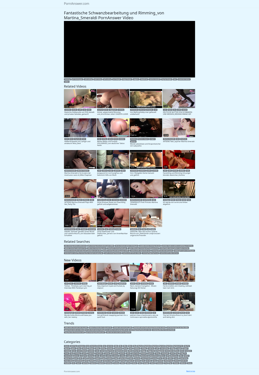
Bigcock (67, 348)
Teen (139, 363)
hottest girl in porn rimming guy (184, 250)
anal (165, 171)
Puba (164, 358)
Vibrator (176, 363)
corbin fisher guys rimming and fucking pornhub (143, 248)
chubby (118, 229)
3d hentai (144, 283)
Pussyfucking (79, 361)
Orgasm (97, 358)
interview (77, 283)
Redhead (98, 361)
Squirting (85, 363)
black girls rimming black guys (117, 248)
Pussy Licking (69, 361)
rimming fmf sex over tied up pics (162, 250)
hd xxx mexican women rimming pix (127, 246)
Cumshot (91, 351)
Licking (122, 356)
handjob (185, 283)
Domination (169, 351)
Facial (66, 353)
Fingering (91, 353)
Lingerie (129, 356)
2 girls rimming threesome (113, 253)
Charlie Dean (102, 313)
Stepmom (93, 363)
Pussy (176, 358)
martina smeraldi (154, 79)
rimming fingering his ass (150, 253)
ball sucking (107, 79)
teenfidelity (146, 200)
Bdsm (130, 346)
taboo (123, 171)
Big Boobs (147, 346)
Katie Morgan (102, 283)
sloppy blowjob (126, 79)
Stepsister (101, 363)
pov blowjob (116, 79)
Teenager (146, 363)
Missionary (174, 356)
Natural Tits (68, 358)
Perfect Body (123, 358)
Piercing (137, 358)
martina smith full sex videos (132, 253)
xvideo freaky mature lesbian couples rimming (174, 248)
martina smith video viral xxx (169, 253)
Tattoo (128, 363)
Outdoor (109, 358)
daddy (153, 229)
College (172, 348)
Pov (160, 358)
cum (165, 110)
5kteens (86, 200)
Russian (137, 361)
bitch (89, 110)
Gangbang (114, 353)
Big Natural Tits (178, 346)
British (103, 348)
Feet (71, 353)
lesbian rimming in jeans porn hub (75, 248)
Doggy (144, 351)
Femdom (77, 353)
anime (133, 283)
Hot (177, 353)
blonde (74, 110)
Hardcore (150, 353)
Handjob (143, 353)
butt (106, 110)
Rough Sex (130, 361)
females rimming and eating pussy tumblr (116, 250)
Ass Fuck (110, 346)
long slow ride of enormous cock (74, 332)
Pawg (115, 358)
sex (106, 229)
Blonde (85, 348)
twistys (84, 283)
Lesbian (108, 356)
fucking (111, 229)
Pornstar (154, 358)
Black (79, 348)
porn (132, 313)
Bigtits (73, 348)
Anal (87, 346)
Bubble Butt (118, 348)
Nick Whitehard (70, 229)
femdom (133, 139)
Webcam (183, 363)
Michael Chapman (83, 171)
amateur (121, 139)
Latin (96, 356)
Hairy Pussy (135, 353)
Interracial (68, 356)
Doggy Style (151, 351)
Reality (92, 361)
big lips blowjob (167, 79)
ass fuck (100, 110)
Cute (97, 351)
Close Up (151, 348)
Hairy (128, 353)
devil (66, 139)
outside (155, 171)
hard (184, 200)
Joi (81, 356)
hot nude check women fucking (94, 330)
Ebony (177, 351)
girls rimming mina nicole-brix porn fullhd (101, 246)
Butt (130, 348)
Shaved (160, 361)
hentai (151, 283)
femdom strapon (143, 139)
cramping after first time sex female (163, 330)
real (84, 110)
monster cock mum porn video (123, 327)
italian (67, 82)
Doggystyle (160, 351)
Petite (131, 358)
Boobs (97, 348)
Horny (172, 353)
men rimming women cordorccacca (75, 246)
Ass (104, 346)
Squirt (78, 363)
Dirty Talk (137, 351)
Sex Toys (148, 361)
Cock (157, 348)
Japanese (76, 356)
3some (67, 346)
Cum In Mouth (81, 351)
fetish (173, 200)
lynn (71, 283)
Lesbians (115, 356)
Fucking (107, 353)
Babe (116, 346)
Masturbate (144, 356)
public (149, 171)
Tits (166, 363)
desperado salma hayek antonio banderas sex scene (149, 327)
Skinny (177, 361)
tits (175, 110)
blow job (142, 110)
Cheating (137, 348)
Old (80, 358)
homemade (134, 110)
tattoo (110, 139)
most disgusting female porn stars (140, 330)
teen (175, 79)
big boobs (78, 139)
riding (104, 139)
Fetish (84, 353)
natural (184, 110)
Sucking (116, 363)
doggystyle (112, 110)
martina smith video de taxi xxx (140, 250)
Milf (167, 356)
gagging (136, 79)
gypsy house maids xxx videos (74, 330)
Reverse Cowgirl (108, 361)
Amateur (81, 346)
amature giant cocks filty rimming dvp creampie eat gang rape (84, 253)
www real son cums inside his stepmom (118, 332)
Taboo (122, 363)
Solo (73, 363)
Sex (143, 361)
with (66, 283)
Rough (123, 361)
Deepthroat (118, 351)
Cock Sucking (164, 348)
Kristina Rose (168, 313)
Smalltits (67, 363)
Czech (102, 351)
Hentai (158, 353)
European (188, 351)
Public (170, 358)
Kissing (91, 356)
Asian (99, 346)
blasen (179, 200)
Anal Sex (93, 346)
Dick (125, 351)
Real (86, 361)
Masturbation (154, 356)
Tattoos (134, 363)
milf (80, 110)
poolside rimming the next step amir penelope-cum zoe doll (83, 250)
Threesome (159, 363)
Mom (180, 356)
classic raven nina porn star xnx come (76, 327)
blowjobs (149, 110)
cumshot (67, 110)
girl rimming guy (77, 79)
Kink (85, 356)
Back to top (190, 371)
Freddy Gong (102, 200)
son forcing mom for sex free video (177, 327)
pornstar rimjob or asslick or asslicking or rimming (177, 246)
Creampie (68, 351)
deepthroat (144, 79)
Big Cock (161, 346)
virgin (111, 171)
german (133, 141)
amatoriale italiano (184, 79)
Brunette (110, 348)
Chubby (144, 348)
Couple (179, 348)
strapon (152, 139)
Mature (162, 356)
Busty (125, 348)
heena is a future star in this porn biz (100, 327)
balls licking (98, 79)
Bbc (120, 346)
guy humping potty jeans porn (95, 332)
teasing (91, 313)
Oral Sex (90, 358)
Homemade (164, 353)
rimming (67, 79)
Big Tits (187, 346)
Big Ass (140, 346)
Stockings (109, 363)
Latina (102, 356)
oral (155, 110)
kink (71, 139)
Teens (152, 363)
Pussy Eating (183, 358)
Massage (136, 356)
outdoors (142, 171)
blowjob (83, 229)
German (122, 353)
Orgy (103, 358)
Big (135, 346)
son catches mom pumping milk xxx (117, 330)
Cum (74, 351)
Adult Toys (74, 346)
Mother (186, 356)
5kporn (80, 200)
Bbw (125, 346)
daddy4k (133, 229)
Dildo (130, 351)
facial (170, 110)
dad (144, 229)
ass (154, 313)
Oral (84, 358)
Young (190, 363)
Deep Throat (109, 351)
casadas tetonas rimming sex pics (150, 246)
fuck (187, 171)
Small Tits (184, 361)
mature (104, 171)
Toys (170, 363)
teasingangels (69, 313)
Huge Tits (183, 353)
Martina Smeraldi (169, 139)
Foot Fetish (99, 353)
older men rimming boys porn (97, 248)
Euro (182, 351)
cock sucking (88, 79)
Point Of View (146, 358)
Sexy (154, 361)
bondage (166, 200)
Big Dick (168, 346)
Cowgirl (185, 348)
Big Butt (154, 346)
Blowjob (91, 348)
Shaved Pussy (169, 361)
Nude (75, 358)
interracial (116, 200)
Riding (117, 361)
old (148, 229)
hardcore (183, 139)
